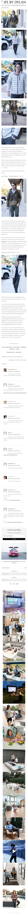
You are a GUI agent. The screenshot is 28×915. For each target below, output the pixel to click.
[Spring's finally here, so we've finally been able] (14, 783)
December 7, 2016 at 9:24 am (14, 418)
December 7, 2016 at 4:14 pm (14, 465)
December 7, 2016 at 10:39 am (14, 434)
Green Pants (18, 352)
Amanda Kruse (11, 508)
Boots (17, 349)
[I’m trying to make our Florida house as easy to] (14, 624)
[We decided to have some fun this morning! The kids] (14, 692)
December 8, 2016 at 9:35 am (14, 491)
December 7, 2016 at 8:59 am (14, 371)
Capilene (3, 241)
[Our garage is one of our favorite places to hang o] (14, 601)
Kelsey (9, 432)
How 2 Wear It (11, 489)
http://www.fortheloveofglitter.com (15, 522)
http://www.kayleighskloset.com (10, 454)
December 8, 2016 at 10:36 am (14, 510)
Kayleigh (9, 448)
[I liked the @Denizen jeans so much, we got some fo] (14, 874)
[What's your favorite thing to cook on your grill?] (14, 715)
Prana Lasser (17, 347)
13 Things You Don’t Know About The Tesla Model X (14, 562)
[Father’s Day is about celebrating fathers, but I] (14, 669)
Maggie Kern (10, 384)
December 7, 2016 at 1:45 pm (14, 450)
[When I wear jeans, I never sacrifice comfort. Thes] (14, 896)
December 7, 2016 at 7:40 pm (14, 478)
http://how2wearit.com (15, 500)
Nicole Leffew (11, 463)
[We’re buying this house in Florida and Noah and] (14, 806)
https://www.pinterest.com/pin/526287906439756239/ (15, 392)
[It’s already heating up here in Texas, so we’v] (14, 647)
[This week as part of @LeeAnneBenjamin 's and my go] (14, 738)
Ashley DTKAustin (11, 369)
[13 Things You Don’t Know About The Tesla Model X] (14, 559)
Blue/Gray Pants (10, 352)
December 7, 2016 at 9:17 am (14, 403)
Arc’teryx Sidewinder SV (7, 347)
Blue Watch (12, 349)
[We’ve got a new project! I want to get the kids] (14, 760)
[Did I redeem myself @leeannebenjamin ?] (14, 851)
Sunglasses (23, 347)
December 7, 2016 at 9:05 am (14, 386)
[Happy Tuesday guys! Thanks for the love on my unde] (14, 828)
